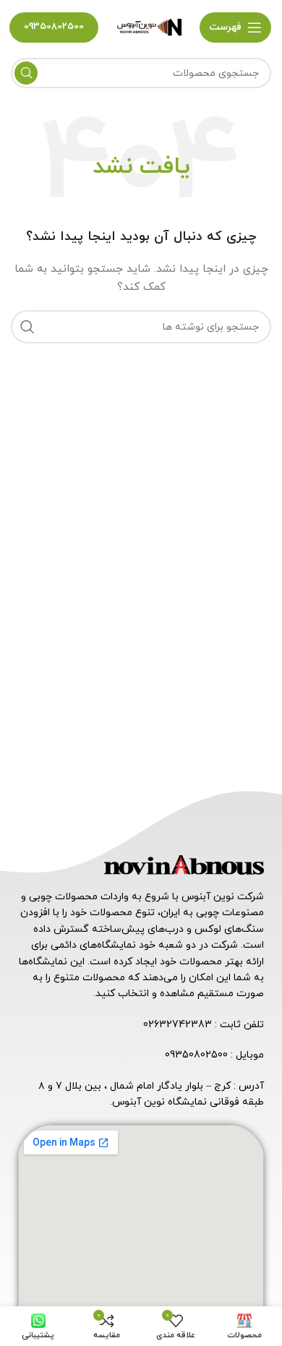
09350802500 (54, 26)
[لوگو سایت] (149, 26)
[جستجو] (26, 73)
